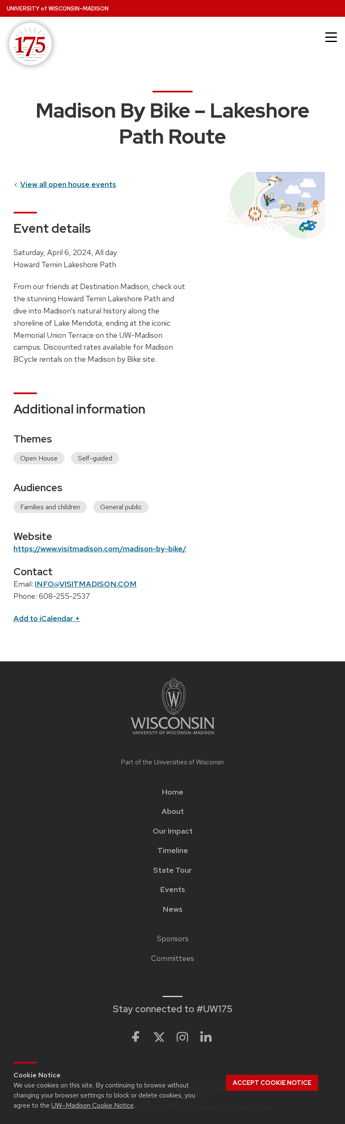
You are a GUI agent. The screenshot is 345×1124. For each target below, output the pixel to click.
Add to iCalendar (46, 618)
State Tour (172, 870)
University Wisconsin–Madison (58, 8)
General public (121, 507)
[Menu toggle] (331, 37)
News (172, 909)
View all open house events (68, 184)
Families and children (50, 507)
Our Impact (173, 831)
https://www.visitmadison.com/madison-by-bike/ (99, 548)
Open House (39, 458)
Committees (172, 958)
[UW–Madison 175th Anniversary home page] (29, 45)
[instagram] (182, 1038)
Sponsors (172, 938)
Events (172, 889)
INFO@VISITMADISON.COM (86, 584)
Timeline (172, 850)
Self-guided (95, 458)
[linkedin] (206, 1038)
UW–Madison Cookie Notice (92, 1105)
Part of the (172, 762)
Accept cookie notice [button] (272, 1083)
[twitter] (159, 1038)
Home (172, 792)
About (173, 811)
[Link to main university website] (172, 708)
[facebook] (135, 1038)
